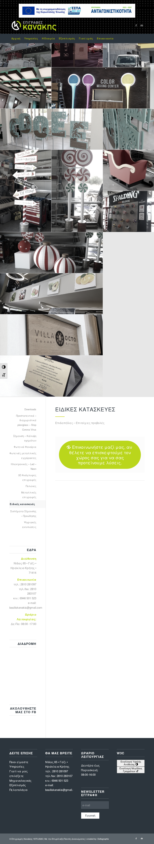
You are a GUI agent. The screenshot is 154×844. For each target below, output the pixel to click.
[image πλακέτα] (51, 376)
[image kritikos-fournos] (25, 191)
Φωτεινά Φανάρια (25, 447)
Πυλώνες (31, 486)
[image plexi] (51, 293)
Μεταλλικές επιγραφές (28, 495)
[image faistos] (25, 46)
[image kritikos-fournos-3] (51, 252)
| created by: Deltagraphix (97, 838)
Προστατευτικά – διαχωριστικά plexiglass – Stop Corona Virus (26, 422)
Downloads (30, 409)
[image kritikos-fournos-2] (77, 191)
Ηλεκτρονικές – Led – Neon (23, 466)
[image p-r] (25, 87)
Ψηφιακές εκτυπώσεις (29, 524)
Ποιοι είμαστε (18, 762)
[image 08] (77, 46)
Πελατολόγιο (18, 790)
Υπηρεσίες (16, 766)
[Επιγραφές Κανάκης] (34, 25)
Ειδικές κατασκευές (22, 504)
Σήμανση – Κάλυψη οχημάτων (24, 438)
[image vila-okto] (51, 334)
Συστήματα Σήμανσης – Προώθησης (23, 513)
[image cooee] (51, 129)
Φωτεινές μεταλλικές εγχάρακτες (22, 455)
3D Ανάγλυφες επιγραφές (27, 477)
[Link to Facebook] (136, 25)
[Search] (142, 38)
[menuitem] (15, 38)
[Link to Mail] (142, 25)
